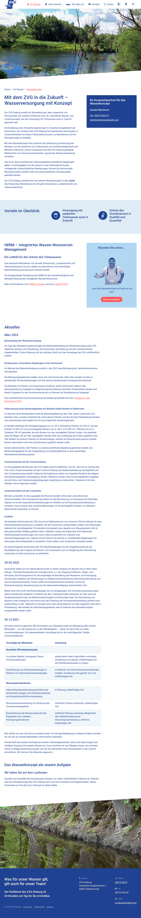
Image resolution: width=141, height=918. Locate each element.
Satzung (50, 907)
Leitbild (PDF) (61, 284)
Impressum (27, 907)
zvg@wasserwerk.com (126, 903)
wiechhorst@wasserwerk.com (104, 120)
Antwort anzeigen (111, 299)
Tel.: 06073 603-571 (99, 115)
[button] (118, 4)
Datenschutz (39, 907)
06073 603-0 (121, 882)
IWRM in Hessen (37, 284)
